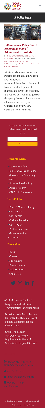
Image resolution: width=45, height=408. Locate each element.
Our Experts (15, 224)
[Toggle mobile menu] (40, 6)
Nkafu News (15, 260)
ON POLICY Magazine (20, 192)
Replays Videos (16, 269)
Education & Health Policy (22, 170)
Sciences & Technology (20, 183)
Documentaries (17, 265)
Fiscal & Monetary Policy (21, 207)
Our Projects (15, 215)
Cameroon (14, 66)
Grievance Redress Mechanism (18, 235)
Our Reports (15, 211)
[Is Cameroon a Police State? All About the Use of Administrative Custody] (22, 32)
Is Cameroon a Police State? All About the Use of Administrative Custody (19, 31)
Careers (13, 256)
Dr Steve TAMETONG (15, 56)
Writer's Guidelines (18, 228)
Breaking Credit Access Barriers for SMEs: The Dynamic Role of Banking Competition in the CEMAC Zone (21, 320)
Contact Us (15, 273)
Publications (8, 64)
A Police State (24, 64)
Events (12, 251)
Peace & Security (17, 187)
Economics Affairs (18, 166)
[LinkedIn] (27, 283)
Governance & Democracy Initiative (17, 61)
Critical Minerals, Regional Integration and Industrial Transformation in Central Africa (22, 304)
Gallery (26, 31)
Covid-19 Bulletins (18, 220)
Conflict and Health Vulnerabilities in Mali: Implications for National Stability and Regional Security (21, 337)
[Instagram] (20, 283)
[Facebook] (33, 283)
